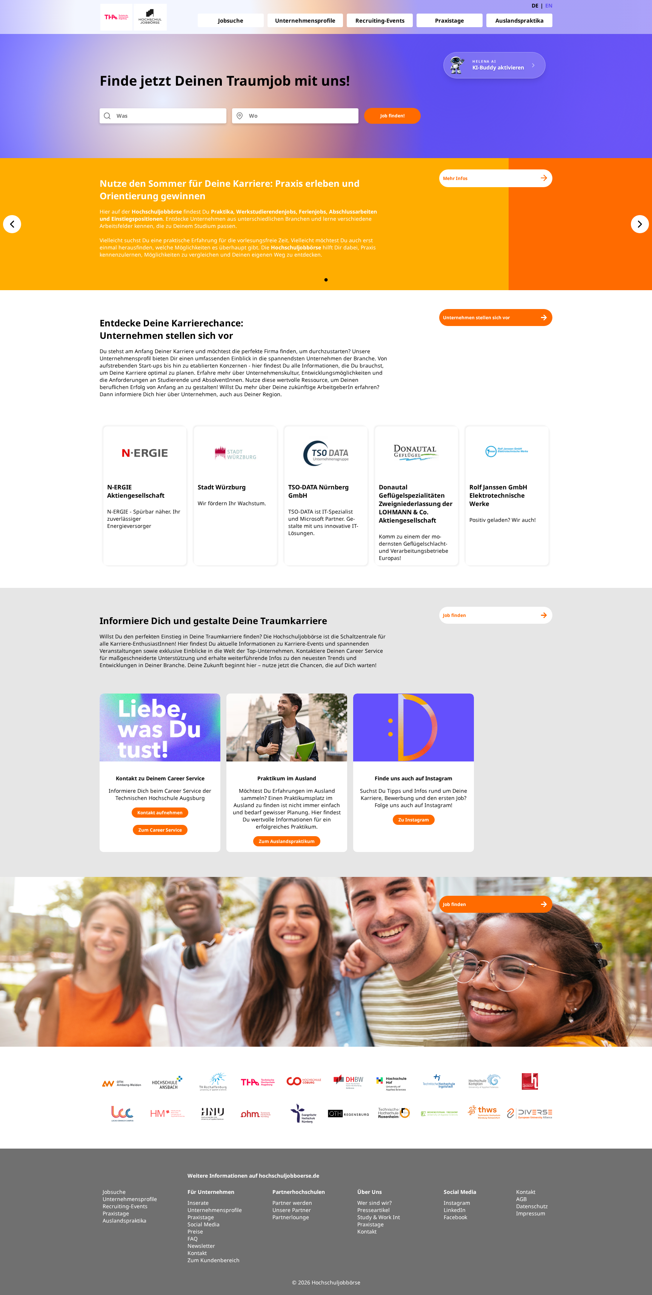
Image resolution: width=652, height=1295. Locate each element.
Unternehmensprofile (305, 20)
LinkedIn (455, 1209)
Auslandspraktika (519, 20)
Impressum (530, 1213)
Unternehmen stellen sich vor (476, 317)
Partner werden (292, 1202)
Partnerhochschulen (298, 1191)
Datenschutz (532, 1206)
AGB (521, 1199)
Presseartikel (373, 1209)
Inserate (198, 1202)
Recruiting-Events (379, 20)
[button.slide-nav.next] (640, 224)
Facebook (455, 1217)
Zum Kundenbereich (214, 1260)
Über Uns (369, 1191)
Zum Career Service (160, 830)
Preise (195, 1231)
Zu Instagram (413, 820)
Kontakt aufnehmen (160, 812)
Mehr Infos (455, 178)
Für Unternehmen (211, 1191)
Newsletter (201, 1245)
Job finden (454, 615)
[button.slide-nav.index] (326, 280)
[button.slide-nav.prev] (12, 224)
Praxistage (449, 20)
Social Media (204, 1224)
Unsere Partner (291, 1209)
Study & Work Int (378, 1217)
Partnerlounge (290, 1217)
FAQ (193, 1238)
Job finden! (392, 115)
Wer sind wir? (374, 1202)
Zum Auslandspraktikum (287, 841)
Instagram (457, 1202)
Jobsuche (230, 20)
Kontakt (197, 1253)
